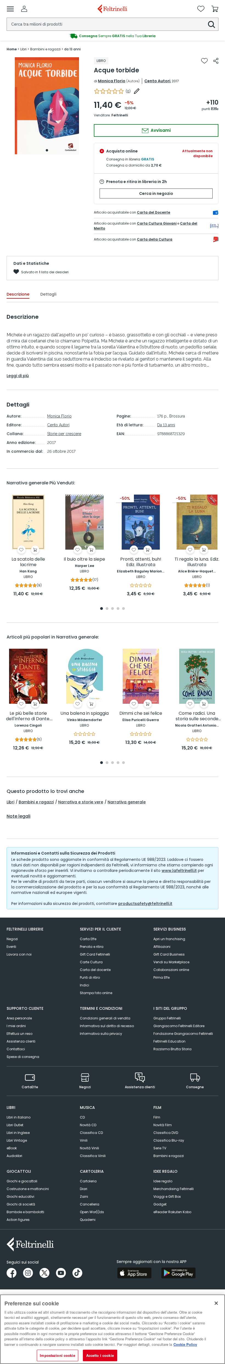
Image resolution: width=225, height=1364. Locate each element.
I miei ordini (16, 1026)
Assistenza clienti (21, 1041)
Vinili (84, 1140)
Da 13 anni (166, 425)
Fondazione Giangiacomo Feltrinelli (183, 1033)
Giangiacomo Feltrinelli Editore (178, 1026)
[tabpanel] (47, 105)
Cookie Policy (185, 1344)
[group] (112, 36)
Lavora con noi (19, 954)
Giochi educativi (20, 1196)
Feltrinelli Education (169, 1041)
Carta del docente (95, 969)
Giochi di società (21, 1204)
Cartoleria (88, 1181)
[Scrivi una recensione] (136, 91)
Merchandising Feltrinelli (173, 1188)
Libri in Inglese (18, 1132)
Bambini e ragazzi (36, 802)
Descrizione (18, 294)
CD (82, 1117)
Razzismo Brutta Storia (172, 1049)
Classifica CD (91, 1132)
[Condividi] (215, 61)
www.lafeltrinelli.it (179, 870)
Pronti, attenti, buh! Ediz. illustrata (140, 562)
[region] (112, 1329)
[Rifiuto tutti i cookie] (216, 1303)
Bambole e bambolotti (25, 1212)
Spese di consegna (23, 1056)
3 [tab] (112, 609)
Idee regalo (162, 1181)
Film (156, 1117)
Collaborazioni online (171, 969)
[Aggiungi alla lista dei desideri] (204, 61)
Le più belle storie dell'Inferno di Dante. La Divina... (28, 716)
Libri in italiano (18, 1117)
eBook (12, 1148)
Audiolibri (14, 1155)
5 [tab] (123, 609)
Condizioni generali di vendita (105, 1018)
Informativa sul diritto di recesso (107, 1026)
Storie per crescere (64, 434)
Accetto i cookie (100, 1355)
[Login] (24, 8)
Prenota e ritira (91, 946)
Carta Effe (88, 939)
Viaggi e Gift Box (167, 1196)
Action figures (18, 1219)
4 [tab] (118, 609)
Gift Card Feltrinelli (95, 954)
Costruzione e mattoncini (28, 1188)
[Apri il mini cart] (215, 9)
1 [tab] (47, 150)
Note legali (18, 816)
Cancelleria (89, 1204)
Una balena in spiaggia (84, 713)
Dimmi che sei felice (140, 713)
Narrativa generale (127, 802)
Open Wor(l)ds (92, 1212)
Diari (83, 1188)
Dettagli (48, 294)
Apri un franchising (169, 939)
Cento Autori (157, 81)
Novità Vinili (89, 1148)
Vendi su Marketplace (171, 962)
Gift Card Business (169, 954)
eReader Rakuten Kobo (172, 1212)
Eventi (11, 946)
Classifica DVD (165, 1132)
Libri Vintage (17, 1140)
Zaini (84, 1196)
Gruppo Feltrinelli (167, 1018)
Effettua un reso (19, 1033)
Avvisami (160, 130)
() (128, 91)
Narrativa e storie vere (80, 802)
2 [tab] (107, 609)
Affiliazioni (161, 946)
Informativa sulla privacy (101, 1033)
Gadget (160, 1204)
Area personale (19, 1018)
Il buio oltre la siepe (84, 559)
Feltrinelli (119, 115)
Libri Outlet (15, 1125)
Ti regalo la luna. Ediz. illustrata (197, 562)
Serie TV (159, 1148)
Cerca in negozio (156, 193)
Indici (84, 985)
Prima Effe (161, 977)
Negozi (12, 939)
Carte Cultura (91, 962)
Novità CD (88, 1125)
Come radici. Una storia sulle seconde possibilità (197, 716)
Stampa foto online (96, 993)
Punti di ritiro (90, 977)
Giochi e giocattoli (22, 1181)
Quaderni (87, 1219)
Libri (10, 802)
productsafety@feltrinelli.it (145, 903)
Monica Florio (111, 81)
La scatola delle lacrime (28, 562)
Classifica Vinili (93, 1155)
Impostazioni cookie (57, 1355)
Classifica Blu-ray (168, 1140)
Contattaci (16, 1049)
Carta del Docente (153, 212)
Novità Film (162, 1125)
